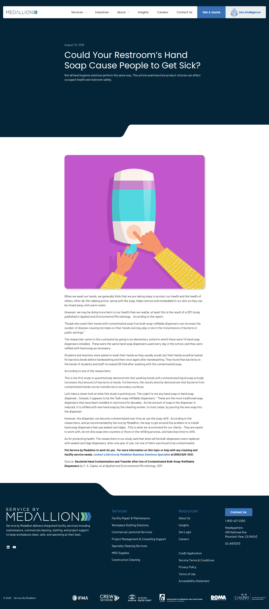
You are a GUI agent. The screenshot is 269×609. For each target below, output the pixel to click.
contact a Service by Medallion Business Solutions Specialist (131, 454)
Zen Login (185, 532)
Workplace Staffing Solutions (130, 525)
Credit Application (190, 553)
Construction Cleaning (126, 559)
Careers (184, 539)
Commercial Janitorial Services (132, 532)
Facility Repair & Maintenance (131, 518)
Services (77, 12)
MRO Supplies (120, 553)
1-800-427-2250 (235, 521)
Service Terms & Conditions (196, 560)
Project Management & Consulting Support (139, 539)
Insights (184, 525)
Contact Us (238, 512)
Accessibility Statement (194, 581)
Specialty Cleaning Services (129, 546)
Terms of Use (187, 574)
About (121, 12)
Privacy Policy (187, 567)
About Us (184, 518)
